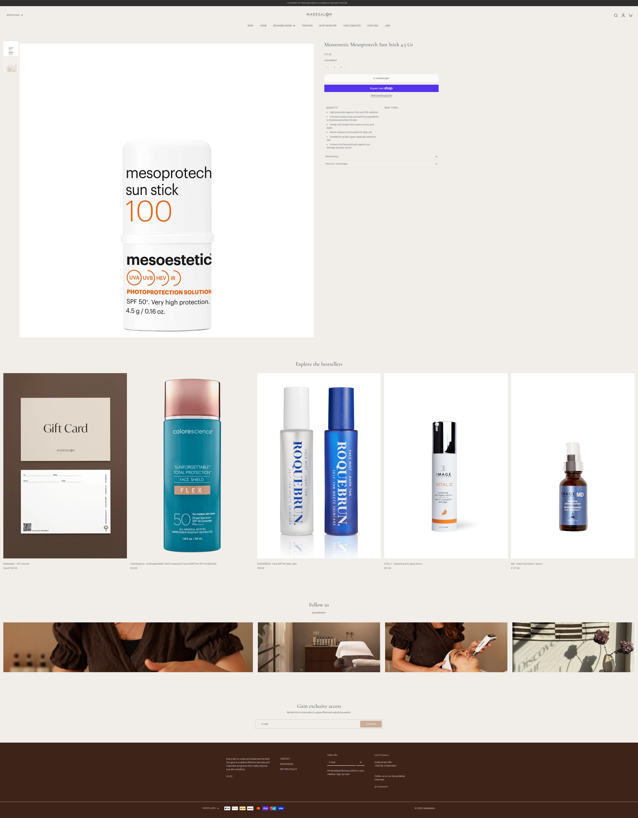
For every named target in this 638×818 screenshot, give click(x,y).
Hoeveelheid (330, 60)
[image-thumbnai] (10, 48)
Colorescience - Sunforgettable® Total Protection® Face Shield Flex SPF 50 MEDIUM (173, 563)
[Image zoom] (167, 190)
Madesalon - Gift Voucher (16, 563)
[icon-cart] (630, 15)
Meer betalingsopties (381, 95)
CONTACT (285, 758)
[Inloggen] (623, 15)
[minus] (327, 67)
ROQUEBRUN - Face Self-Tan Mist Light (277, 563)
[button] (381, 78)
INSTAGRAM (286, 764)
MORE (229, 776)
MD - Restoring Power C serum (526, 563)
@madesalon (319, 612)
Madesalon (429, 808)
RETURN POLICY (288, 769)
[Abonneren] (361, 762)
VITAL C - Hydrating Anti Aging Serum (403, 563)
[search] (615, 15)
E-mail (265, 724)
